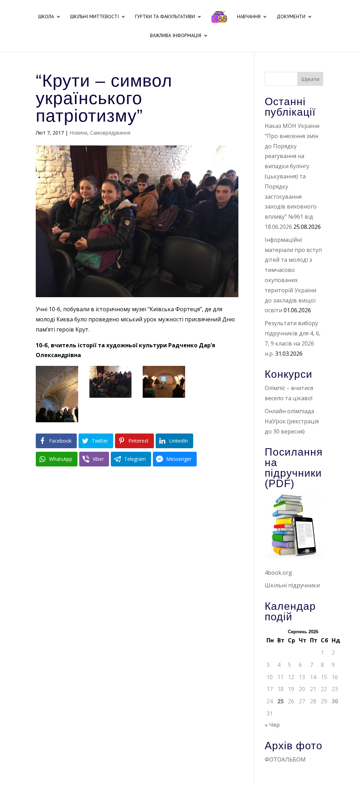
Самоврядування (110, 132)
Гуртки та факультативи (165, 17)
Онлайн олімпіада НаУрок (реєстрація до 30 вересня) (292, 421)
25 (280, 701)
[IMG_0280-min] (57, 422)
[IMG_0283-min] (164, 398)
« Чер (272, 725)
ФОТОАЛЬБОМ (285, 759)
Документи (291, 17)
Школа (46, 17)
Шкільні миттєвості (94, 17)
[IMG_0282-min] (110, 398)
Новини (78, 132)
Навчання (248, 17)
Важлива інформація (175, 36)
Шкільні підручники (292, 585)
